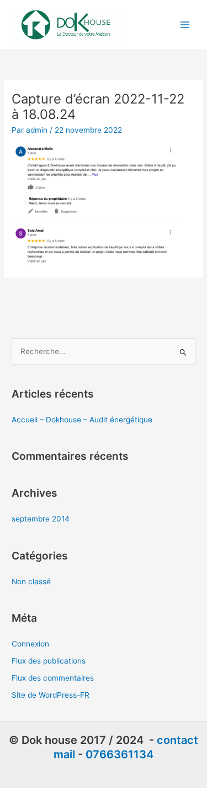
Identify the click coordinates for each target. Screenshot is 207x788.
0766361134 (119, 754)
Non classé (31, 581)
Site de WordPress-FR (50, 695)
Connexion (30, 643)
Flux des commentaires (53, 677)
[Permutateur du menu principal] (185, 25)
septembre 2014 (41, 518)
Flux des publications (49, 660)
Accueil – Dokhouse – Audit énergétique (82, 419)
